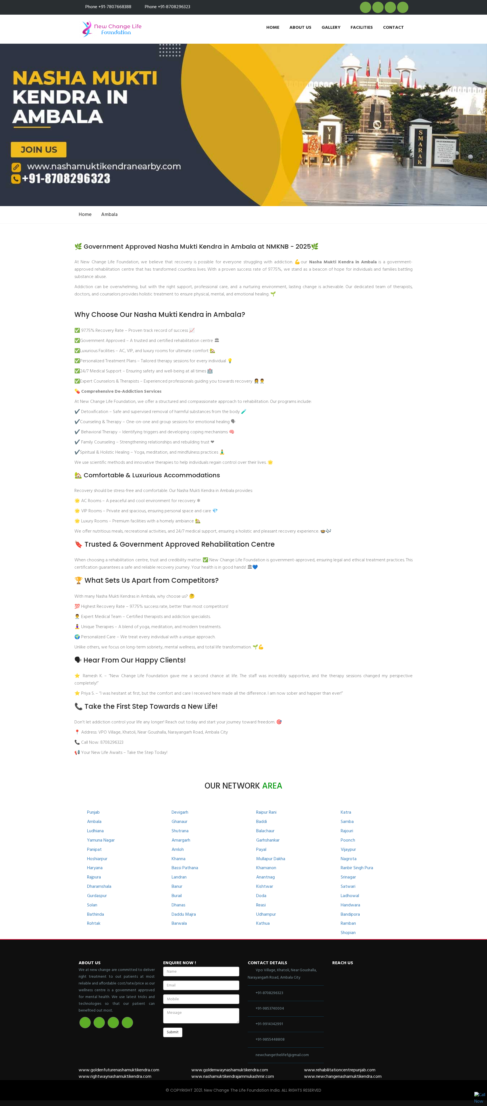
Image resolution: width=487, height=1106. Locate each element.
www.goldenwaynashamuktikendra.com (229, 1070)
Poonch (348, 840)
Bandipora (350, 914)
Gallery (331, 27)
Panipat (94, 850)
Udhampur (266, 914)
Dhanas (178, 905)
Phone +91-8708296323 (167, 7)
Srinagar (348, 877)
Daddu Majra (184, 914)
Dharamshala (99, 887)
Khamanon (266, 868)
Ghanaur (179, 822)
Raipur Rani (266, 812)
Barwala (179, 923)
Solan (92, 905)
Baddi (261, 822)
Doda (261, 896)
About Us (300, 27)
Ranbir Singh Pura (357, 868)
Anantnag (265, 877)
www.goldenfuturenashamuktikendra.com (119, 1070)
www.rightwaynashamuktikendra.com (115, 1077)
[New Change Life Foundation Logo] (112, 29)
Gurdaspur (97, 896)
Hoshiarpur (97, 859)
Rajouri (347, 831)
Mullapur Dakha (270, 859)
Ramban (348, 923)
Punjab (93, 812)
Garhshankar (268, 840)
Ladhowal (350, 896)
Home (272, 27)
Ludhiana (95, 831)
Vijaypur (348, 850)
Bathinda (95, 914)
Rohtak (93, 923)
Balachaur (265, 831)
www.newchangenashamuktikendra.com (343, 1077)
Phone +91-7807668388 (108, 7)
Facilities (362, 27)
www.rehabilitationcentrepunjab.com (339, 1070)
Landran (179, 877)
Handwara (350, 905)
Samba (347, 822)
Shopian (348, 933)
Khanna (178, 859)
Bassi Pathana (185, 868)
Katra (346, 812)
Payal (261, 850)
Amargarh (181, 840)
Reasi (261, 905)
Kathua (263, 923)
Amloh (178, 850)
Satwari (348, 887)
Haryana (95, 868)
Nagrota (349, 859)
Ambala (109, 214)
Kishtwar (264, 887)
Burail (177, 896)
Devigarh (180, 812)
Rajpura (94, 877)
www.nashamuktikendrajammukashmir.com (232, 1077)
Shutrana (180, 831)
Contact (393, 27)
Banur (177, 887)
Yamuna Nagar (101, 840)
